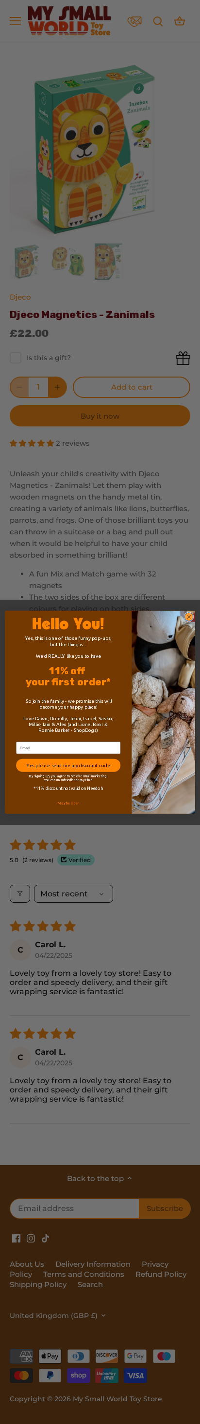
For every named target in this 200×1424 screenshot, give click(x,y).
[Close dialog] (188, 616)
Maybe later (68, 803)
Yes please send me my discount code (68, 765)
